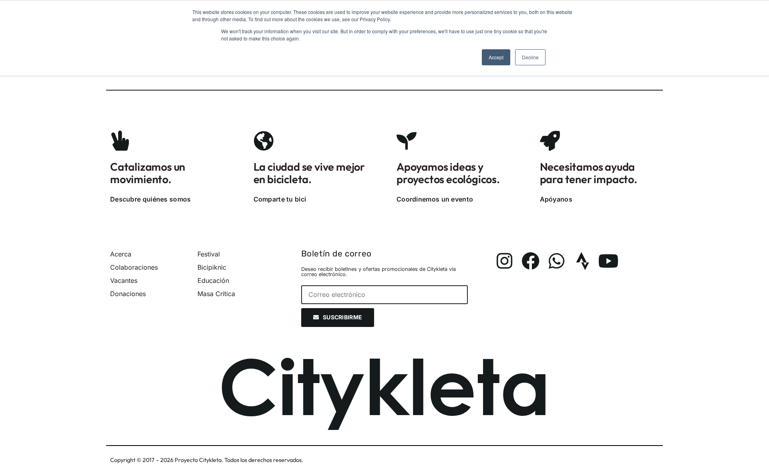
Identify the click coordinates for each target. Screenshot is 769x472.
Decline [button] (530, 57)
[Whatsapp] (556, 261)
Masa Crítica (216, 294)
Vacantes (123, 280)
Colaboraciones (134, 267)
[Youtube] (608, 261)
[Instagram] (504, 261)
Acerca (120, 254)
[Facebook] (530, 261)
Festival (208, 254)
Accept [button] (496, 57)
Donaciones (128, 294)
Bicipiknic (211, 267)
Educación (213, 280)
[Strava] (582, 261)
